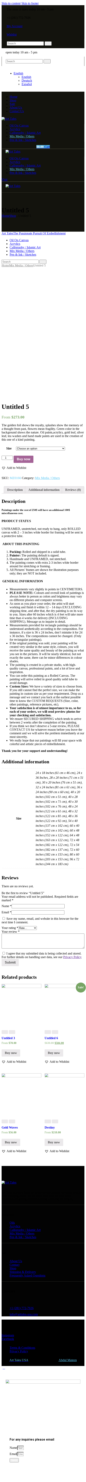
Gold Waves (10, 1127)
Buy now (23, 459)
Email (6, 912)
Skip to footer (30, 3)
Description (15, 489)
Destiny (50, 1127)
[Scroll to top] (4, 1367)
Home (5, 215)
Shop (12, 215)
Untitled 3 (8, 1038)
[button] (14, 468)
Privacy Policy (72, 957)
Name (7, 906)
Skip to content (11, 3)
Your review (11, 931)
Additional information (44, 489)
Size (9, 448)
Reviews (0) (73, 489)
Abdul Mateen (68, 1360)
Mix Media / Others (21, 265)
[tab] (15, 489)
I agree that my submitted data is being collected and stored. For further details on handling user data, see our (42, 955)
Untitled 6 (51, 1038)
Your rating (10, 928)
